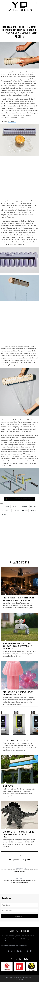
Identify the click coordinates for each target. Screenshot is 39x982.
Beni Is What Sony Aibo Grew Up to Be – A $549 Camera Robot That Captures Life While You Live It (18, 646)
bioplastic (26, 860)
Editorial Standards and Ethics (9, 945)
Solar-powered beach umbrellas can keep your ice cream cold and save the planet (19, 869)
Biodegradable (14, 860)
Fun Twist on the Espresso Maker (15, 740)
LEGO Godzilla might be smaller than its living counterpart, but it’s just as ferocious (18, 834)
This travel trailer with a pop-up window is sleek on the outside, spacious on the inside (19, 880)
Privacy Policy (23, 945)
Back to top (19, 979)
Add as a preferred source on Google (20, 499)
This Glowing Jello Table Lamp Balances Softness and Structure (18, 693)
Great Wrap (12, 121)
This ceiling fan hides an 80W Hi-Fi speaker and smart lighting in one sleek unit (19, 599)
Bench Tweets (8, 786)
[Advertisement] (19, 19)
